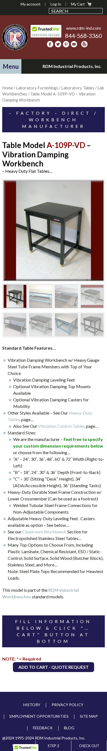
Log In (55, 4)
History (31, 704)
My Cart (78, 4)
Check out (89, 746)
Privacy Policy (67, 704)
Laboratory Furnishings (37, 87)
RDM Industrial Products (15, 37)
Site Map (89, 716)
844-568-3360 (83, 35)
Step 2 (53, 746)
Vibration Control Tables (61, 426)
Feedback (43, 727)
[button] (10, 66)
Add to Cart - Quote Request (53, 667)
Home (7, 87)
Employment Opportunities (39, 716)
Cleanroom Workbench (44, 531)
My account (31, 4)
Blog (69, 727)
